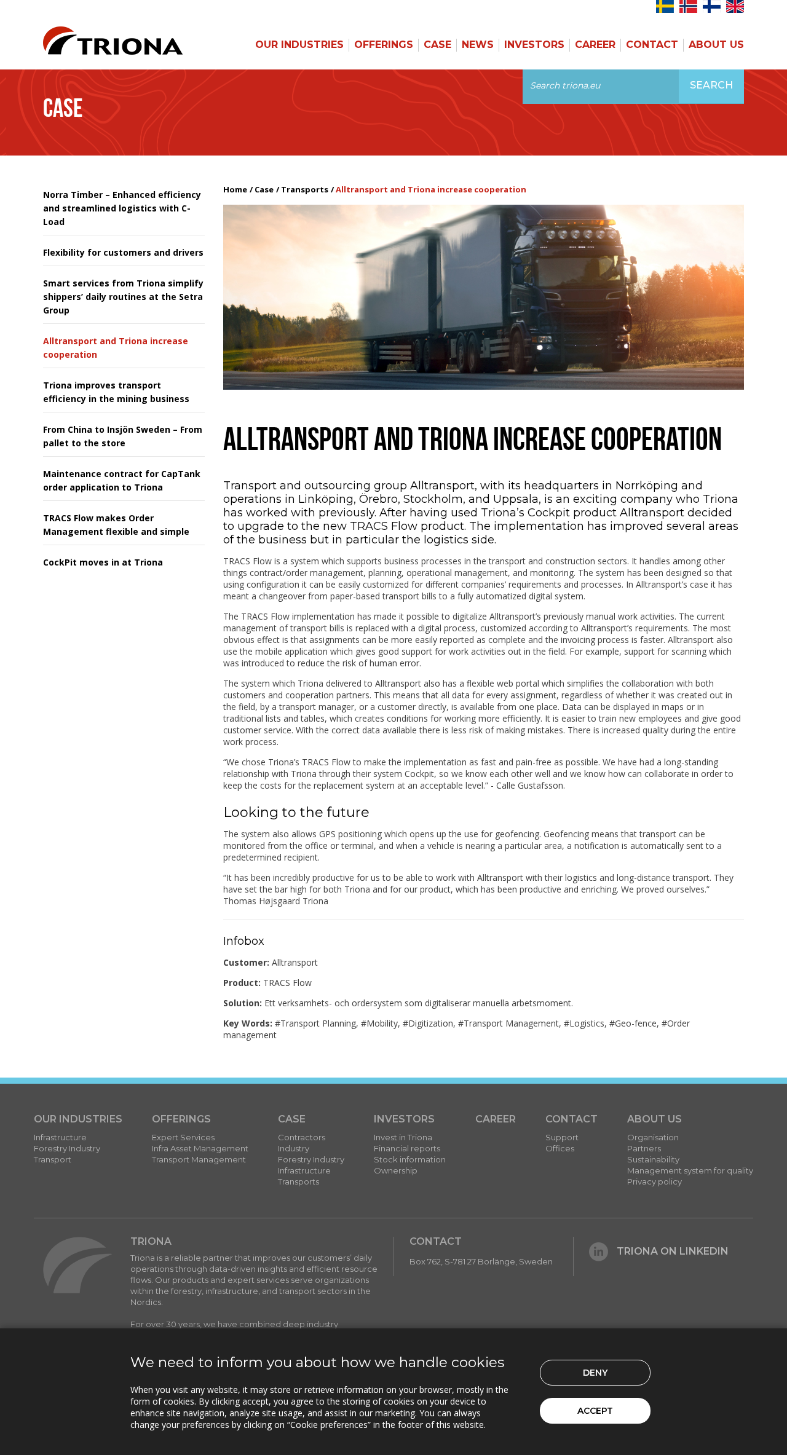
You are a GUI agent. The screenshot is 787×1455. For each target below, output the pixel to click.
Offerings (383, 44)
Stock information (410, 1159)
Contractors (301, 1137)
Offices (559, 1148)
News (478, 44)
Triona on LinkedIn (673, 1251)
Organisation (653, 1137)
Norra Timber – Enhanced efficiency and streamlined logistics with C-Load (122, 208)
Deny (595, 1372)
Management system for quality (690, 1170)
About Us (716, 44)
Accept (595, 1410)
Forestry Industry (67, 1148)
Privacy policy (654, 1181)
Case (437, 44)
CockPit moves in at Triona (103, 562)
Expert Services (183, 1137)
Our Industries (299, 44)
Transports (304, 189)
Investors (534, 44)
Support (562, 1137)
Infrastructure (60, 1137)
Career (595, 44)
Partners (644, 1148)
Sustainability (653, 1159)
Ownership (395, 1170)
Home (235, 189)
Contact (652, 44)
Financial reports (407, 1148)
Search (711, 85)
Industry (293, 1148)
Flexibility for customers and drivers (123, 252)
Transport (52, 1159)
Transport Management (199, 1159)
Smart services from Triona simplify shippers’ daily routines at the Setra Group (123, 296)
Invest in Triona (403, 1137)
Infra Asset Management (200, 1148)
